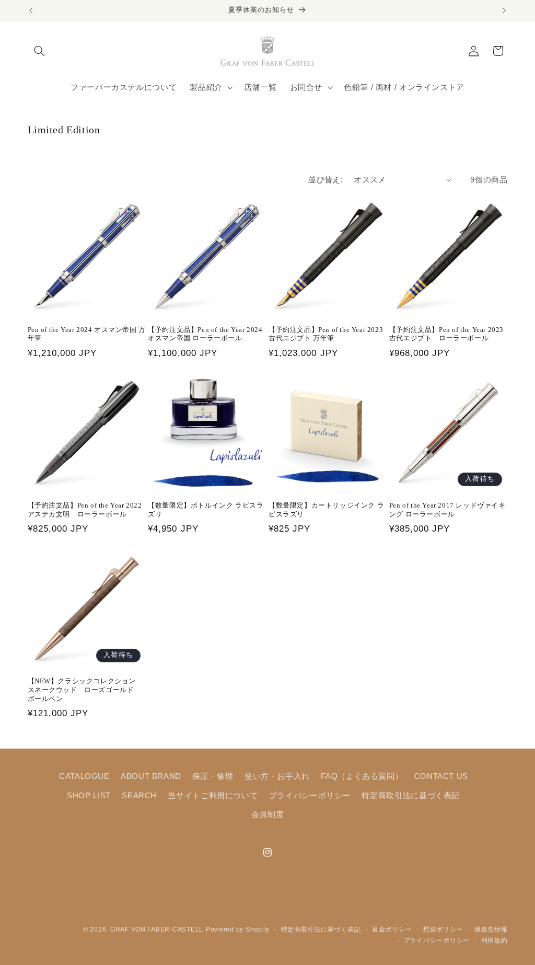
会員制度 (267, 814)
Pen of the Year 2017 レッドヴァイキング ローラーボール (447, 509)
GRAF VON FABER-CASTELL (156, 929)
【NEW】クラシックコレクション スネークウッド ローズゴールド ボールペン (85, 690)
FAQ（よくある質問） (362, 776)
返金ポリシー (392, 929)
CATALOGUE (84, 776)
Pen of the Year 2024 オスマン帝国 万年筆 (87, 334)
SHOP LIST (89, 795)
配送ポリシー (443, 929)
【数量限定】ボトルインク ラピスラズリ (205, 509)
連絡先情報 (491, 929)
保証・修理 (212, 776)
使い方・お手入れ (277, 776)
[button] (40, 51)
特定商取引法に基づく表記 (411, 795)
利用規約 (494, 940)
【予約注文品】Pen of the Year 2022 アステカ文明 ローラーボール (85, 509)
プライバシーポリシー (310, 795)
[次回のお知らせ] (504, 10)
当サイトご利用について (213, 795)
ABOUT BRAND (151, 776)
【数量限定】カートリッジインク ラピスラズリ (326, 509)
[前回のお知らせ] (30, 10)
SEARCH (139, 795)
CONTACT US (441, 776)
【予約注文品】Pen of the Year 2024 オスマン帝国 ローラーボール (205, 334)
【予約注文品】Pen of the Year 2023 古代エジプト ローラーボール (446, 334)
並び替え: (325, 180)
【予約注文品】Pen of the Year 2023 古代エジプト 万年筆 (326, 334)
